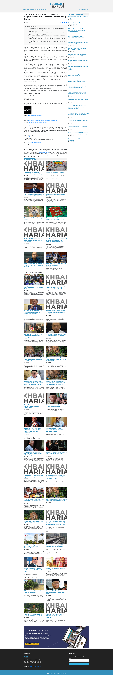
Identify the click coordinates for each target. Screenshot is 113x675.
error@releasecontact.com (43, 152)
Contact (65, 673)
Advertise (59, 673)
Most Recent (30, 9)
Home (24, 9)
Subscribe (79, 664)
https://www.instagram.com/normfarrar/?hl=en (39, 122)
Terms (47, 673)
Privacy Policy (53, 673)
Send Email (29, 136)
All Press (37, 9)
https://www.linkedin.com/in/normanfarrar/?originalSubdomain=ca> (43, 120)
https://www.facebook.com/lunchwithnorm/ (38, 118)
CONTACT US (44, 9)
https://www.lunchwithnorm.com (35, 142)
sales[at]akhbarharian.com (35, 666)
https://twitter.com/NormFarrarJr (34, 115)
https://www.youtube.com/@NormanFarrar (37, 125)
